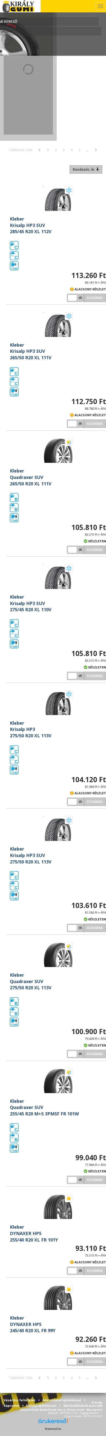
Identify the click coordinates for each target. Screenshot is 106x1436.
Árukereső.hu (53, 1428)
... (87, 149)
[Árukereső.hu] (53, 1423)
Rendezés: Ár (84, 169)
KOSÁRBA (95, 297)
